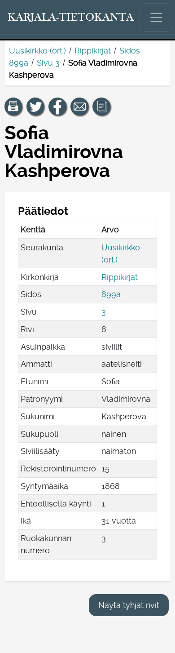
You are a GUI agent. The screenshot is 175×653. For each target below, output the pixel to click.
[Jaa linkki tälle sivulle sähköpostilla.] (79, 106)
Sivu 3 (48, 62)
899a (111, 294)
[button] (13, 106)
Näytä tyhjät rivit (128, 605)
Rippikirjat (92, 50)
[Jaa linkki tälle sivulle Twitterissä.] (35, 106)
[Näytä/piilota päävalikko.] (157, 17)
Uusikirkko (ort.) (37, 50)
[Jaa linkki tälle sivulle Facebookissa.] (57, 106)
